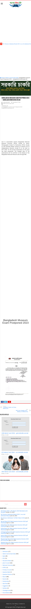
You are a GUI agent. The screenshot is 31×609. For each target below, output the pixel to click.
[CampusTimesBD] (15, 4)
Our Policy (15, 603)
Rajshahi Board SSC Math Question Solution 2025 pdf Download (14, 543)
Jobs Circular (6, 563)
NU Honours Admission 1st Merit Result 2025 (13, 518)
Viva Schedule (6, 592)
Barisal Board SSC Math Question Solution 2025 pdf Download (14, 522)
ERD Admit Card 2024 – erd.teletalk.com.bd (15, 471)
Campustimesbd (6, 102)
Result (4, 576)
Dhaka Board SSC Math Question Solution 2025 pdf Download (14, 525)
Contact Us (22, 603)
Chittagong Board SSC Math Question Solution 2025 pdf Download (15, 532)
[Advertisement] (15, 24)
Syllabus (5, 588)
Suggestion (5, 586)
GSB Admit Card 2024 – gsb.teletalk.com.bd (15, 433)
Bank (4, 556)
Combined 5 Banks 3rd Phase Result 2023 (9, 407)
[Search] (25, 504)
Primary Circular (7, 570)
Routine (5, 579)
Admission (5, 551)
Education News (7, 560)
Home (3, 77)
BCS (4, 558)
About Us (8, 603)
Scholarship (6, 581)
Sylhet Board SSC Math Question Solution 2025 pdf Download (14, 529)
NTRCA (4, 567)
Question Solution (7, 574)
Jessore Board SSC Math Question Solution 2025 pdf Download (14, 536)
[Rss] (15, 605)
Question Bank (6, 572)
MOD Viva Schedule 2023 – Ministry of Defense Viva (22, 410)
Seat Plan (5, 583)
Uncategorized (6, 590)
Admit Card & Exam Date (11, 77)
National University (8, 565)
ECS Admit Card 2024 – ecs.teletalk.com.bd (15, 452)
